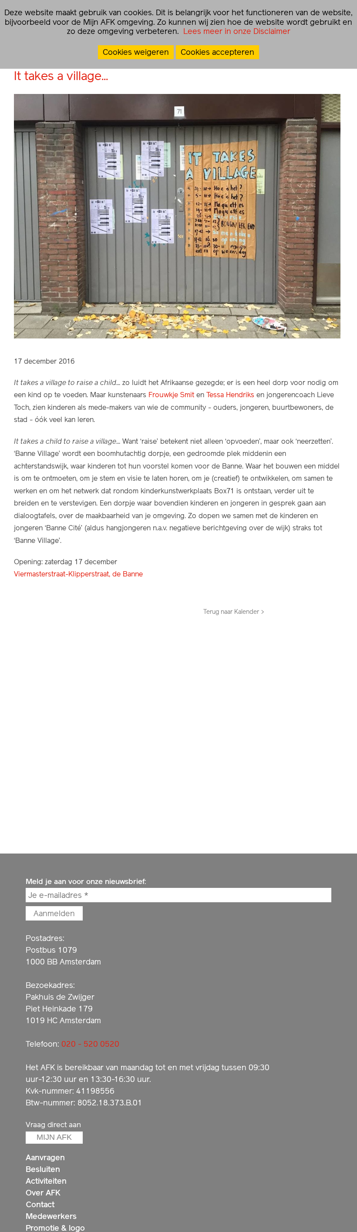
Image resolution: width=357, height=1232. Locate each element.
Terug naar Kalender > (233, 611)
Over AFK (43, 1192)
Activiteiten (46, 1180)
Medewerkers (51, 1216)
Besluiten (43, 1169)
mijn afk (54, 1137)
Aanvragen (45, 1157)
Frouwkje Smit (171, 395)
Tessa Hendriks (230, 395)
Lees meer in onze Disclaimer (235, 31)
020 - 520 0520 (90, 1043)
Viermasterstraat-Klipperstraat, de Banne (78, 574)
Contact (40, 1204)
